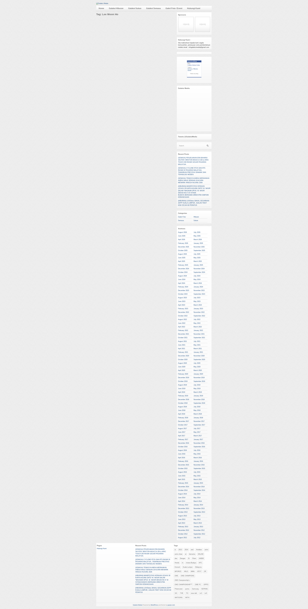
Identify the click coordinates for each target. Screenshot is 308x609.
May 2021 (197, 345)
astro (206, 549)
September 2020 (199, 359)
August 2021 (182, 341)
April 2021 (181, 348)
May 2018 (197, 410)
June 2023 (181, 301)
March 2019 (198, 392)
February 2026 (183, 243)
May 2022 (197, 323)
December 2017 (183, 421)
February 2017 (183, 439)
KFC (200, 563)
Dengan (182, 558)
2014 (186, 549)
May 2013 (197, 519)
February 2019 (183, 396)
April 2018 (181, 414)
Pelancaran (179, 589)
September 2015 (199, 468)
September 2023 (199, 294)
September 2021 (199, 338)
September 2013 (199, 512)
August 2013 (182, 516)
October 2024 (182, 272)
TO (187, 593)
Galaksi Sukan (134, 8)
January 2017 (198, 439)
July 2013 (197, 516)
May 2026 (197, 236)
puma (187, 589)
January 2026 (198, 243)
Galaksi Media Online (194, 65)
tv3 (201, 593)
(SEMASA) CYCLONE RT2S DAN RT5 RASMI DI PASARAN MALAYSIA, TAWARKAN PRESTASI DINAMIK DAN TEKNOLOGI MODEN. (152, 562)
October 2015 (182, 468)
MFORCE (178, 571)
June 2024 (181, 279)
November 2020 (199, 356)
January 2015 (198, 483)
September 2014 (199, 490)
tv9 (206, 593)
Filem (194, 558)
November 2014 (199, 487)
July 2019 (197, 385)
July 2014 (197, 494)
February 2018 (183, 418)
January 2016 (198, 461)
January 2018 (198, 418)
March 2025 (198, 261)
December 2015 (183, 465)
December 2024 (183, 269)
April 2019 (181, 392)
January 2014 (198, 505)
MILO (186, 571)
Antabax (199, 549)
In (182, 563)
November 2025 (199, 247)
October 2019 (182, 381)
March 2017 (198, 436)
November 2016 (199, 443)
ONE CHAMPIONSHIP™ (183, 584)
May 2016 (197, 454)
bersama (192, 554)
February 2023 (183, 308)
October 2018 (182, 403)
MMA (193, 571)
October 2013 (182, 512)
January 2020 (198, 374)
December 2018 (183, 399)
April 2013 (181, 523)
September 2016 (199, 447)
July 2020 (197, 363)
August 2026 (182, 232)
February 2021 (183, 352)
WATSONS (179, 597)
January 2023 (198, 308)
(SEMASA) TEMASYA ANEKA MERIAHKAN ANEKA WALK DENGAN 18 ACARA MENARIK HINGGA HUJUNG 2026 (193, 180)
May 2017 (197, 432)
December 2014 (183, 487)
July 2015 (197, 472)
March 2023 (198, 305)
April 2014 (181, 501)
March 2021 (198, 348)
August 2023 (182, 298)
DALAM (200, 554)
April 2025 (181, 261)
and (192, 549)
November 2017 (199, 421)
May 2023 (197, 301)
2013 (180, 549)
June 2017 (181, 432)
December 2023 (183, 290)
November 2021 (199, 334)
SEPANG (204, 589)
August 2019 (182, 385)
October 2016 (182, 447)
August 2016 (182, 450)
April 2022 (181, 327)
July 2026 (197, 232)
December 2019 (183, 377)
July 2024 (197, 276)
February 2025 (183, 265)
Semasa (190, 69)
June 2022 (181, 323)
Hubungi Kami (193, 8)
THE (181, 593)
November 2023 (199, 290)
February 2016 (183, 461)
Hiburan (195, 69)
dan (176, 558)
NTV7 (199, 571)
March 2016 (198, 458)
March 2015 (198, 479)
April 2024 (181, 283)
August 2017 (182, 428)
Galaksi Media (137, 605)
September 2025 (199, 250)
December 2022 (183, 312)
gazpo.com (171, 605)
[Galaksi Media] (102, 3)
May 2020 (197, 367)
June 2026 (181, 236)
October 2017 (182, 425)
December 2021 (183, 334)
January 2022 (198, 330)
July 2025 (197, 254)
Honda (177, 563)
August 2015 (182, 472)
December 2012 (183, 530)
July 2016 (197, 450)
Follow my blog (194, 73)
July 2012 (197, 537)
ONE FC (198, 584)
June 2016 (181, 454)
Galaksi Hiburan (116, 8)
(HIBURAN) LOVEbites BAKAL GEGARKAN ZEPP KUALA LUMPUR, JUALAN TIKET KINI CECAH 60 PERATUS (193, 203)
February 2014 (183, 505)
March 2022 (198, 327)
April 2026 (181, 239)
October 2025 (182, 250)
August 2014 (182, 494)
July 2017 (197, 428)
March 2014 (198, 501)
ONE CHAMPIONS (187, 576)
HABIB (201, 558)
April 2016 (181, 458)
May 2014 (197, 497)
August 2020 (182, 363)
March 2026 (198, 239)
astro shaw (178, 554)
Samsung (195, 589)
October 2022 (182, 316)
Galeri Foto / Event (174, 8)
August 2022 (182, 319)
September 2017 (199, 425)
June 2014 (181, 497)
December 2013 (183, 508)
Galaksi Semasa (153, 8)
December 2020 (183, 356)
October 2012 (182, 534)
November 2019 (199, 377)
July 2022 (197, 319)
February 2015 (183, 483)
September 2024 (199, 272)
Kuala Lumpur (187, 567)
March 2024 (198, 283)
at (185, 554)
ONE (176, 576)
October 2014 (182, 490)
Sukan (189, 70)
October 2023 (182, 294)
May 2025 (197, 258)
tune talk (194, 593)
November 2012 (199, 530)
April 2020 (181, 370)
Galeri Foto (182, 217)
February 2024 (183, 287)
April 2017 (181, 436)
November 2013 (199, 508)
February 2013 (183, 527)
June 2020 (181, 367)
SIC (176, 593)
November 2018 (199, 399)
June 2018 (181, 410)
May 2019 (197, 388)
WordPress (154, 605)
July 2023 (197, 298)
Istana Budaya (191, 563)
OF (205, 571)
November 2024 (199, 269)
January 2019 (198, 396)
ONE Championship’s (182, 580)
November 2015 (199, 465)
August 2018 (182, 407)
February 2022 (183, 330)
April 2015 (181, 479)
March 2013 (198, 523)
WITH (187, 597)
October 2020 (182, 359)
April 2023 (181, 305)
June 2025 (181, 258)
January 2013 (198, 527)
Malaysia (198, 567)
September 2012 (199, 534)
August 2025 (182, 254)
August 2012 (182, 537)
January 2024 (198, 287)
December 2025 (183, 247)
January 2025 (198, 265)
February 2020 (183, 374)
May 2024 (197, 279)
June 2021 (181, 345)
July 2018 (197, 407)
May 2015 (197, 476)
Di (188, 558)
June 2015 (181, 476)
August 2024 (182, 276)
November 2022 (199, 312)
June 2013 (181, 519)
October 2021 (182, 338)
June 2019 (181, 388)
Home (101, 8)
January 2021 (198, 352)
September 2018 (199, 403)
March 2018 (198, 414)
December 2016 (183, 443)
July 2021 (197, 341)
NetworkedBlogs (192, 61)
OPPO (206, 584)
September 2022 (199, 316)
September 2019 (199, 381)
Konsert (177, 567)
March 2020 (198, 370)
